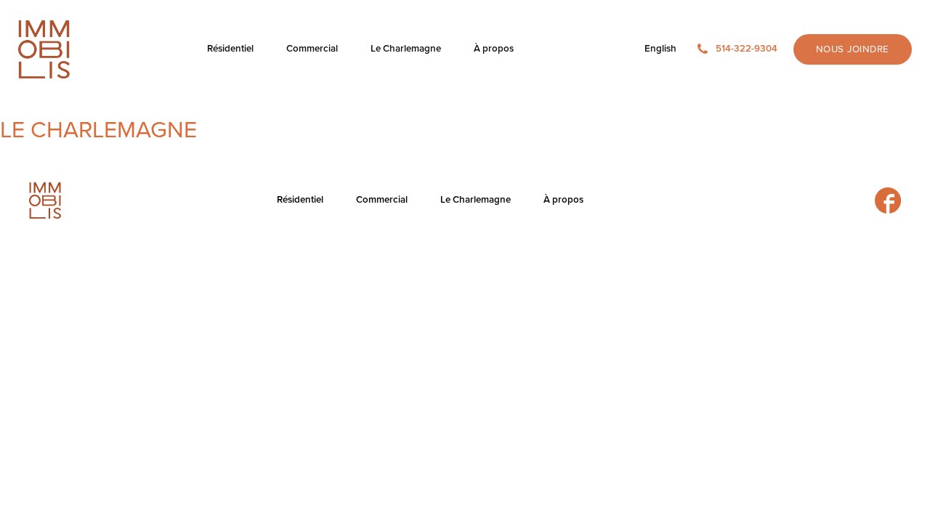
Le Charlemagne (98, 130)
